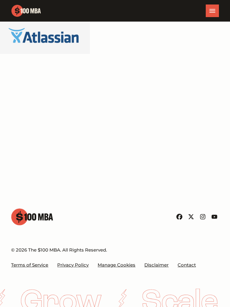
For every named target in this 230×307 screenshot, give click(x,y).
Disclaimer (156, 265)
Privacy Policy (73, 265)
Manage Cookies (116, 265)
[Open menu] (212, 10)
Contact (187, 265)
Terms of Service (29, 265)
